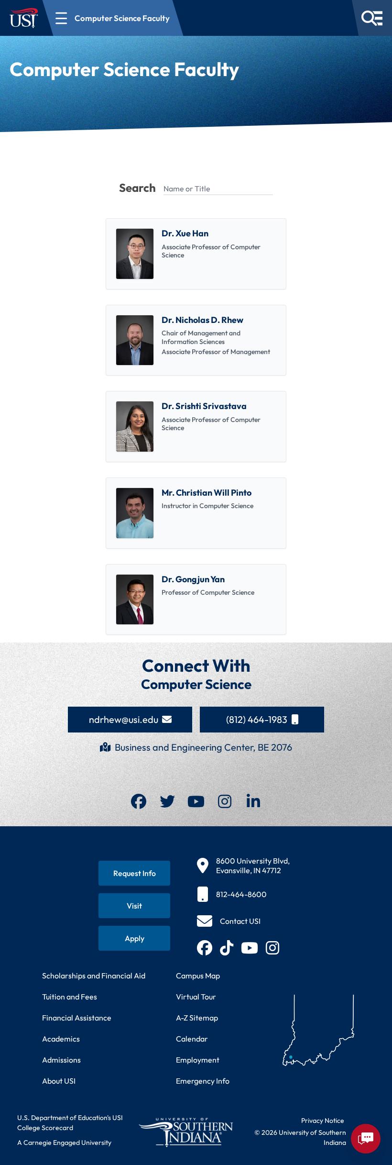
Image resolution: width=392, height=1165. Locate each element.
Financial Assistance (76, 1017)
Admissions (61, 1060)
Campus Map (198, 975)
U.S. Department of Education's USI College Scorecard (70, 1122)
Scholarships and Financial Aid (93, 975)
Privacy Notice (322, 1120)
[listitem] (196, 253)
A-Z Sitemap (197, 1017)
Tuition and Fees (69, 996)
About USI (59, 1081)
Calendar (192, 1038)
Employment (197, 1060)
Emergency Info (202, 1081)
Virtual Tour (196, 996)
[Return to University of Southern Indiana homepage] (185, 1132)
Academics (61, 1038)
